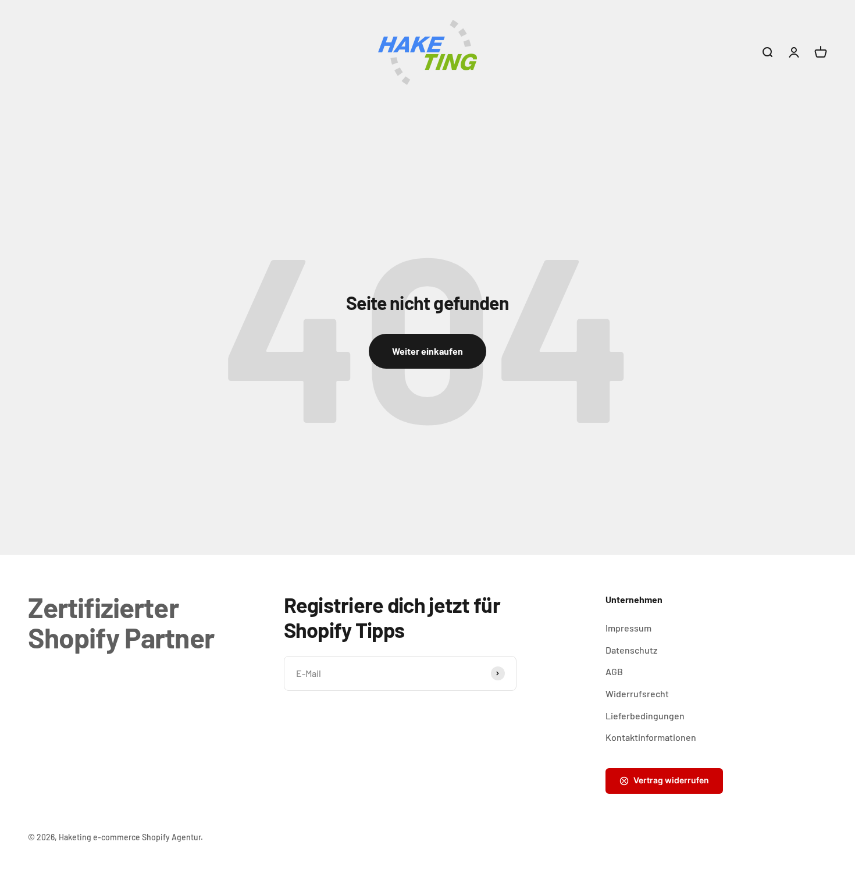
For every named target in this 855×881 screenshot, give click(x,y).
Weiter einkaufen (427, 350)
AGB (614, 671)
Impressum (628, 627)
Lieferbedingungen (645, 715)
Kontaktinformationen (650, 737)
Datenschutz (631, 649)
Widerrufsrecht (637, 693)
